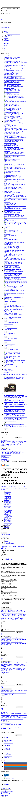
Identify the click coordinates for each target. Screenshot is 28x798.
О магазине (6, 32)
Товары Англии (8, 318)
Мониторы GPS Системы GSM (11, 110)
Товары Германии (8, 324)
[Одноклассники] (3, 465)
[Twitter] (4, 766)
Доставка (6, 38)
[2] (2, 526)
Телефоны (6, 298)
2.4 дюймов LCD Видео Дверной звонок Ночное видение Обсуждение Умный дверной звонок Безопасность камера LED (15, 396)
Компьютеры (7, 202)
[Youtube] (4, 767)
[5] (7, 526)
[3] (4, 526)
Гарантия (6, 39)
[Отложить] (2, 635)
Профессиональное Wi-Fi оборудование (14, 242)
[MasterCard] (7, 542)
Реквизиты (9, 35)
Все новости (4, 440)
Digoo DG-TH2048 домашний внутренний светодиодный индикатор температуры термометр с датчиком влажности (14, 643)
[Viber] (4, 465)
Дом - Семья (7, 151)
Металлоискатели (8, 211)
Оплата (5, 36)
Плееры (6, 238)
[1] (1, 526)
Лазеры (5, 350)
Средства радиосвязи (9, 270)
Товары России (7, 329)
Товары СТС (7, 334)
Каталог (6, 31)
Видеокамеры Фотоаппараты (11, 145)
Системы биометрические (10, 266)
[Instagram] (4, 769)
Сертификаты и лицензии (13, 34)
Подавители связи (8, 240)
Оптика (5, 227)
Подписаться (18, 437)
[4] (5, 526)
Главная (6, 30)
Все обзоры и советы (6, 449)
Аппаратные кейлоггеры (10, 143)
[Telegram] (8, 465)
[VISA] (6, 541)
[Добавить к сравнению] (2, 633)
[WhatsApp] (6, 465)
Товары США (7, 340)
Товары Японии (8, 345)
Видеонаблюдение (8, 55)
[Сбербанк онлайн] (9, 543)
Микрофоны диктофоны (10, 220)
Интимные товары (8, 361)
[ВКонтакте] (1, 465)
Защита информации (9, 191)
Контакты (6, 40)
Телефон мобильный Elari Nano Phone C (14, 378)
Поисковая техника (8, 121)
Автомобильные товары (10, 135)
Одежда (6, 365)
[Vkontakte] (4, 762)
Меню (5, 45)
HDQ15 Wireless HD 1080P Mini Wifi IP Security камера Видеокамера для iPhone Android (15, 405)
